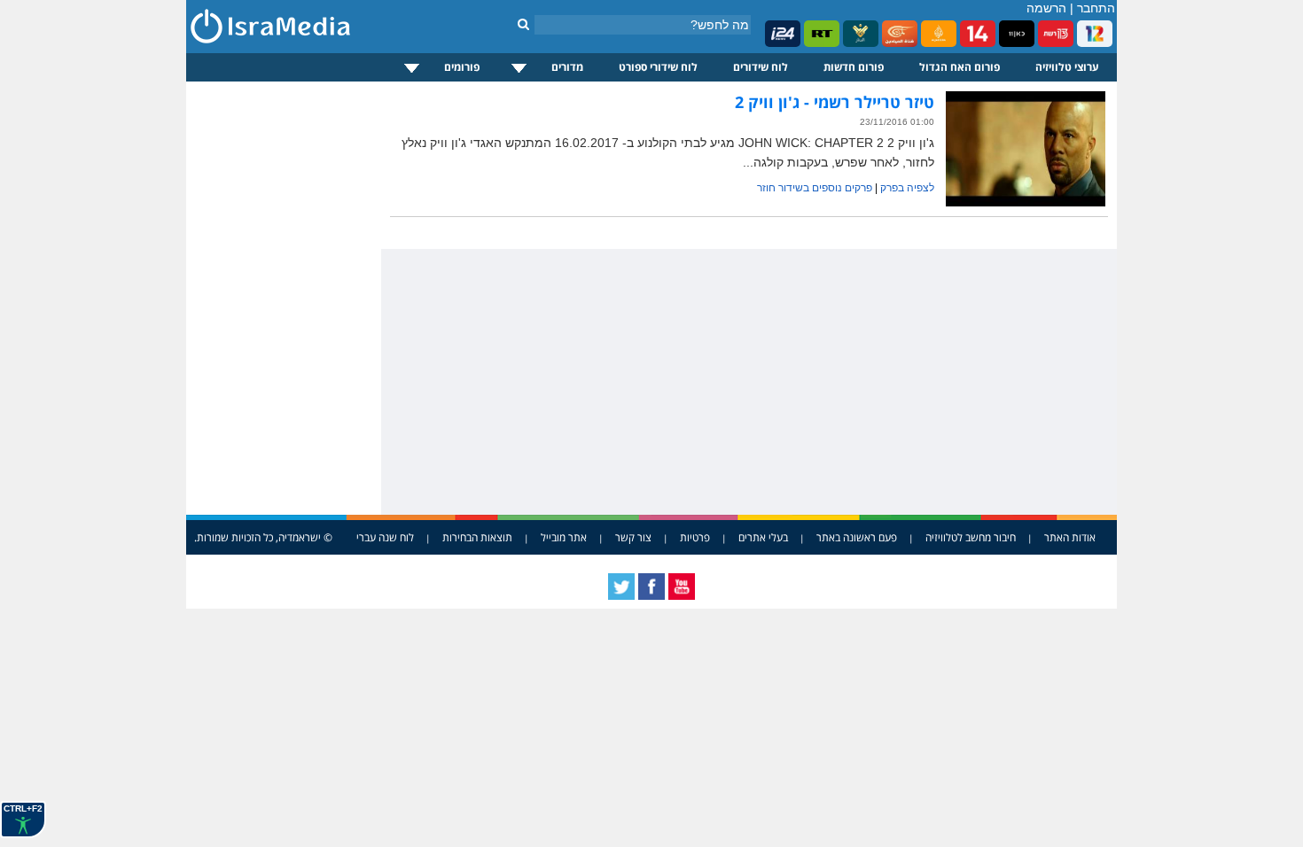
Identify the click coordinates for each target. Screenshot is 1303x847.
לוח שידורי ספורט (658, 66)
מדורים (567, 66)
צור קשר (633, 537)
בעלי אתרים (763, 537)
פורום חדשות (853, 66)
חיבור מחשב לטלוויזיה (970, 537)
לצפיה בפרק (907, 188)
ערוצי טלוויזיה (1067, 66)
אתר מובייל (564, 537)
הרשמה (1046, 8)
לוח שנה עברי (385, 537)
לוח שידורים (760, 66)
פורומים (462, 66)
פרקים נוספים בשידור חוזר (814, 188)
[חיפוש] (523, 24)
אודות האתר (1070, 537)
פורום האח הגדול (959, 66)
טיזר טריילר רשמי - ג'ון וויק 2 (834, 102)
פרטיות (695, 537)
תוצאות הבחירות (477, 537)
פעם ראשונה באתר (856, 537)
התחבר (1096, 8)
